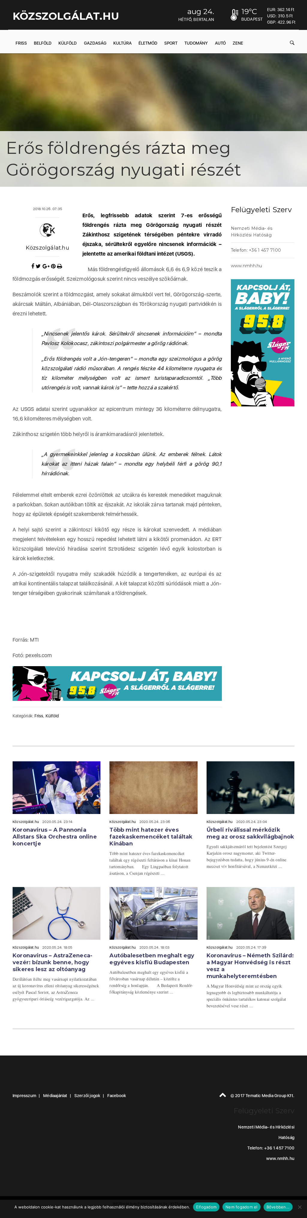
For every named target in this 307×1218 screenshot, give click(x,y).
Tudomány (196, 43)
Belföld (43, 43)
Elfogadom (206, 1207)
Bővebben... (278, 1207)
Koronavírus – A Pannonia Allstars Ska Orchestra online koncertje (55, 837)
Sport (170, 43)
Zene (238, 43)
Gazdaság (95, 43)
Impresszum (24, 1095)
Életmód (148, 43)
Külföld (67, 43)
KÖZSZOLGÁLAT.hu (66, 16)
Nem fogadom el (241, 1207)
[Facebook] (33, 266)
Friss (21, 43)
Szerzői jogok (87, 1095)
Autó (220, 43)
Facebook (116, 1095)
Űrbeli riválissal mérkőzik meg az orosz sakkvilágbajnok (250, 833)
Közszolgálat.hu (47, 247)
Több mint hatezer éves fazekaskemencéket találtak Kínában (150, 837)
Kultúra (122, 43)
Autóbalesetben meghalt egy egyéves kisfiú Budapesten (151, 959)
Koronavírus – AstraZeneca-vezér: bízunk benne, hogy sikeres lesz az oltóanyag (52, 962)
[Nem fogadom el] (300, 1207)
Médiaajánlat (55, 1095)
